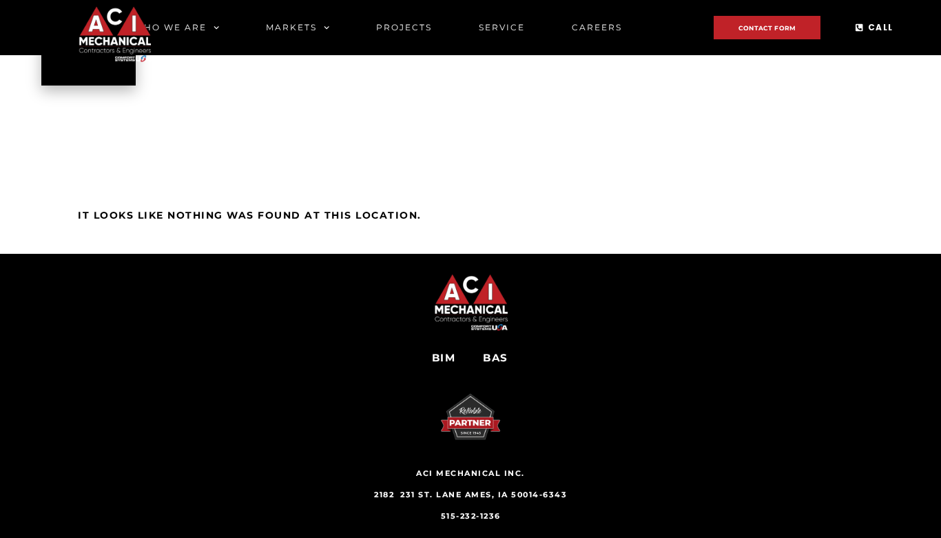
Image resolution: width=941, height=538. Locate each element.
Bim (444, 357)
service (502, 27)
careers (597, 27)
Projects (404, 27)
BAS (495, 357)
